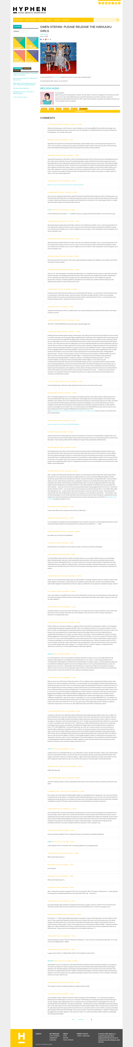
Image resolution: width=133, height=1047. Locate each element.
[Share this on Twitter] (43, 39)
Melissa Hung (49, 88)
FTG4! (68, 213)
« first (72, 1019)
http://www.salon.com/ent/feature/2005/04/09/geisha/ (63, 424)
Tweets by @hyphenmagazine (20, 97)
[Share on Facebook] (41, 39)
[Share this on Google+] (45, 39)
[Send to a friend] (48, 39)
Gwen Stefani (57, 77)
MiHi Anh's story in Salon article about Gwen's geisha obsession (66, 184)
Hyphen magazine (21, 1038)
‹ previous (81, 1019)
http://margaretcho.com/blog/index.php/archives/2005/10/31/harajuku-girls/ (72, 411)
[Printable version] (50, 39)
